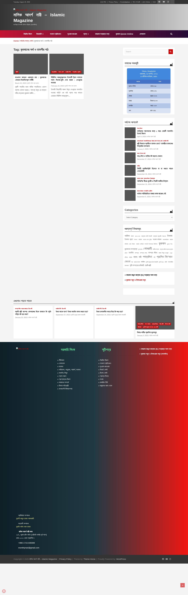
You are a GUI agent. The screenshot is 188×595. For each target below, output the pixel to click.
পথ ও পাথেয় (147, 324)
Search (171, 51)
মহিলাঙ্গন (139, 327)
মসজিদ (143, 262)
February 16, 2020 (57, 86)
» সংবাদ (100, 379)
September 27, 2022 (63, 315)
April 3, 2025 (141, 136)
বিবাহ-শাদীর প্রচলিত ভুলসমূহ (147, 332)
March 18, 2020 (20, 83)
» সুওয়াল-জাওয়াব (103, 366)
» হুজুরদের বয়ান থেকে (105, 386)
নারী (140, 257)
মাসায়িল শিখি (68, 72)
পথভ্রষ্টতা (147, 256)
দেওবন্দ (171, 253)
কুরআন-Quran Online (124, 34)
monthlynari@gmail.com (28, 548)
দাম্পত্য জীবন (152, 253)
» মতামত (60, 366)
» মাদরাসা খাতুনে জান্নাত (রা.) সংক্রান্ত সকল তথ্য (141, 275)
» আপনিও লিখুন (62, 373)
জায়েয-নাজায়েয (140, 191)
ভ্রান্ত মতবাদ (137, 262)
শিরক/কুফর (152, 178)
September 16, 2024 (144, 184)
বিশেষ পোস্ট (61, 72)
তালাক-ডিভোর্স (140, 141)
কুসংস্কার (140, 249)
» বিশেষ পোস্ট (102, 373)
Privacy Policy (113, 2)
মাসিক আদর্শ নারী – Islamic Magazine (43, 559)
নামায (135, 257)
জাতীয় (138, 166)
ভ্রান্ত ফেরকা (140, 178)
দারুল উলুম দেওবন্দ (163, 253)
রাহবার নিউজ (103, 2)
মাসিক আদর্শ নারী (151, 136)
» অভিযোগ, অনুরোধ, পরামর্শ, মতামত (69, 370)
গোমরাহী (147, 248)
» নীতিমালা (60, 360)
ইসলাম (169, 235)
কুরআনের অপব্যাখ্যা (131, 249)
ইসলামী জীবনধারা (147, 141)
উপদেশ (135, 239)
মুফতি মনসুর (161, 262)
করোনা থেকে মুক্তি (147, 239)
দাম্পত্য (137, 253)
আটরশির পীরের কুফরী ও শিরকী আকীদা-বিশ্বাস (152, 181)
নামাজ (130, 257)
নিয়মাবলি (39, 34)
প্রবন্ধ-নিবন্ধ (146, 178)
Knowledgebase (125, 2)
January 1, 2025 (142, 149)
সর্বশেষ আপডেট (131, 122)
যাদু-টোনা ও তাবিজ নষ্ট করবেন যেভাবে (149, 156)
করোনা (140, 239)
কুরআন (162, 243)
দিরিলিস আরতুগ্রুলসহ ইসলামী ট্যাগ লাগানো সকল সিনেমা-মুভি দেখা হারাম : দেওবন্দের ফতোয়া (66, 80)
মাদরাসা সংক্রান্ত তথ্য (102, 34)
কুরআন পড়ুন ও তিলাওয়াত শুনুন (136, 280)
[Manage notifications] (4, 591)
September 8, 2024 (143, 197)
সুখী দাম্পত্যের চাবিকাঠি (137, 265)
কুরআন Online (146, 2)
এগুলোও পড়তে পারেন (22, 300)
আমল (138, 153)
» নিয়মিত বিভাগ (103, 360)
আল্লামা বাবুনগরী (157, 236)
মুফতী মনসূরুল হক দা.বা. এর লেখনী (150, 327)
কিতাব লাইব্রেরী (136, 2)
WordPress (121, 559)
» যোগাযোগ (61, 363)
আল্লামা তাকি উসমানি (146, 236)
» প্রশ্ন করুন (61, 376)
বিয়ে (132, 262)
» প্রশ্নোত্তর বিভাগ (63, 379)
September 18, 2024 (144, 174)
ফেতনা (127, 261)
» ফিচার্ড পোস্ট (103, 370)
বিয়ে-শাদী (30, 308)
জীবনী (17, 72)
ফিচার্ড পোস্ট (154, 141)
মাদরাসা (154, 2)
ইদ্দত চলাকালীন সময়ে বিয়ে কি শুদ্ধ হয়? (109, 311)
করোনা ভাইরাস (157, 239)
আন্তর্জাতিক (54, 72)
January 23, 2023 (21, 317)
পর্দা (154, 257)
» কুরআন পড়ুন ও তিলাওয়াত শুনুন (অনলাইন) (153, 354)
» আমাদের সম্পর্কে (63, 382)
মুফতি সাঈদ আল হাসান (33, 83)
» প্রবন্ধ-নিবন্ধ (103, 376)
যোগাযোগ (142, 34)
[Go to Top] (182, 585)
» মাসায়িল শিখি (103, 382)
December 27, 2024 (144, 159)
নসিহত (126, 257)
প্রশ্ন (85, 34)
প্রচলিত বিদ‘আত (164, 256)
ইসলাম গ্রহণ (129, 239)
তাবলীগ (131, 252)
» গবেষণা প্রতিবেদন (104, 363)
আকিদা (127, 236)
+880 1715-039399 (26, 543)
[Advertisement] (65, 579)
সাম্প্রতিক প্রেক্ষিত (77, 72)
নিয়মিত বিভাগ (27, 34)
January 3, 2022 (142, 335)
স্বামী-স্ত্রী (148, 265)
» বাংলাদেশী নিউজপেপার (64, 389)
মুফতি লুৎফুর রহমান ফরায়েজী (152, 262)
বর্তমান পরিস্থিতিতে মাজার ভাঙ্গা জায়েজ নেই (151, 193)
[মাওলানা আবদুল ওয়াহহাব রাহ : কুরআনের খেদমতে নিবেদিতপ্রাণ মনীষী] (30, 64)
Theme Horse (89, 559)
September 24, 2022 (103, 315)
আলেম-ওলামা (137, 236)
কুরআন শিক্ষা (169, 244)
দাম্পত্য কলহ (143, 253)
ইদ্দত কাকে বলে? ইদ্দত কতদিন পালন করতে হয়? (72, 311)
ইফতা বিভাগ (139, 128)
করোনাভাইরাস (166, 239)
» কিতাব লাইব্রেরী (63, 386)
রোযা (166, 262)
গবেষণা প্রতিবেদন (55, 34)
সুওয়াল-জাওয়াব (72, 34)
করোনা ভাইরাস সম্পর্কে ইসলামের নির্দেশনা (146, 244)
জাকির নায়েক (156, 249)
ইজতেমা (164, 236)
